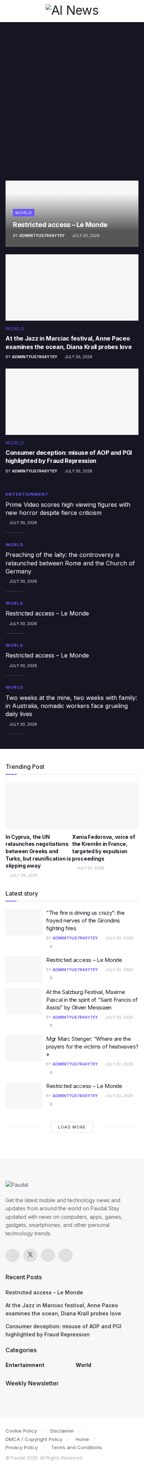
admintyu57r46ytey (42, 235)
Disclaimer (62, 1431)
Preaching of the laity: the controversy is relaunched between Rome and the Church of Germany (70, 563)
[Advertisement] (72, 105)
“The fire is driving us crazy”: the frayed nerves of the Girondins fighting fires (85, 920)
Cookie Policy (21, 1431)
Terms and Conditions (76, 1447)
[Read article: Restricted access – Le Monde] (24, 969)
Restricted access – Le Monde (60, 225)
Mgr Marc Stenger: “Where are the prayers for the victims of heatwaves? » (92, 1046)
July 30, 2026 (85, 235)
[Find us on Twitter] (30, 1255)
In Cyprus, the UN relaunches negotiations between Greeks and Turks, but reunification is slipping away (38, 851)
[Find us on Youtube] (66, 1255)
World (23, 212)
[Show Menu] (9, 11)
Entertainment (27, 494)
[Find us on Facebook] (13, 1255)
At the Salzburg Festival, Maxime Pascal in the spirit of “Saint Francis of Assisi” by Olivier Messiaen (92, 999)
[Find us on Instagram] (48, 1255)
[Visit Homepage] (72, 11)
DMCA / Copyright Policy (34, 1439)
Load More (72, 1127)
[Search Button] (135, 11)
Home (82, 1439)
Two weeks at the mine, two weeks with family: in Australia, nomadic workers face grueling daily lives (71, 706)
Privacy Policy (22, 1447)
